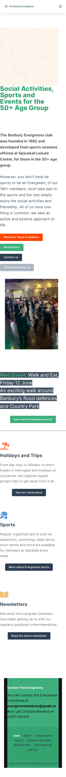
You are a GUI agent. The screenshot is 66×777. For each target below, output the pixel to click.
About (27, 735)
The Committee (43, 745)
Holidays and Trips (39, 740)
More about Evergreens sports (29, 567)
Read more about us (17, 267)
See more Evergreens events (33, 419)
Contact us (11, 257)
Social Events (44, 735)
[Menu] (60, 6)
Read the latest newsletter (29, 636)
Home (16, 735)
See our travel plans (29, 492)
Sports (19, 740)
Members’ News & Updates (21, 237)
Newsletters (12, 247)
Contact (32, 749)
